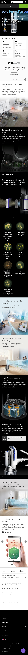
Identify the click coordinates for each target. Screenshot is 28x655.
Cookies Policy (10, 643)
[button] (25, 79)
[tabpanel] (14, 70)
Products (4, 614)
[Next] (25, 541)
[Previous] (2, 541)
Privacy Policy (4, 643)
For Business (5, 622)
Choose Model (23, 6)
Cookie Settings (17, 643)
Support (4, 626)
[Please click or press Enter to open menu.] (2, 2)
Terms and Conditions (6, 646)
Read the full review (14, 74)
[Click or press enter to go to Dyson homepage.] (6, 2)
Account (4, 618)
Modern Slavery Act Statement (16, 646)
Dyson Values (5, 635)
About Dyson (5, 631)
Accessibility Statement (6, 648)
